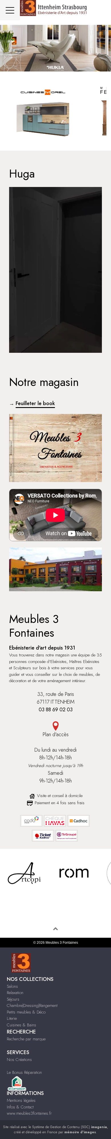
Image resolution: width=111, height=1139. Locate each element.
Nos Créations (19, 1059)
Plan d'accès (56, 734)
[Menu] (10, 10)
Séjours (13, 999)
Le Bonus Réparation (24, 1072)
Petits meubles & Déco (26, 1012)
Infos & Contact (20, 1107)
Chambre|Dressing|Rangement (32, 1005)
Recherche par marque (26, 1039)
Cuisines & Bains (21, 1025)
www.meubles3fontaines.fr (29, 1113)
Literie (12, 1018)
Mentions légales (21, 1100)
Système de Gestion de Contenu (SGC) (69, 1127)
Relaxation (15, 992)
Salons (12, 986)
